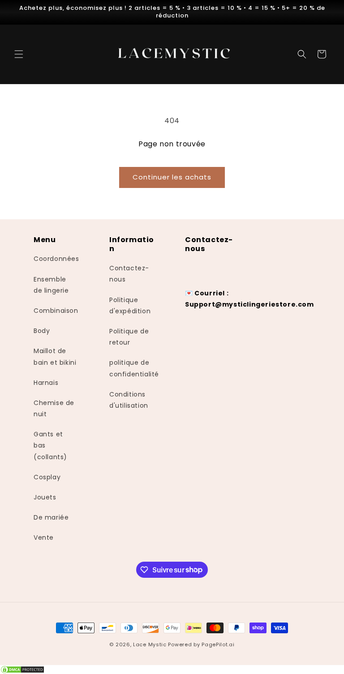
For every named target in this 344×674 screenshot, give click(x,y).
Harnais (46, 382)
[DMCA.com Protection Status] (172, 669)
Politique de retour (129, 337)
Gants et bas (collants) (50, 445)
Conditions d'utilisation (128, 400)
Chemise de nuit (54, 408)
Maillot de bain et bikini (55, 356)
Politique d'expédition (129, 305)
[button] (19, 54)
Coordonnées (56, 258)
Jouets (45, 497)
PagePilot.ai (218, 644)
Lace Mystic (150, 644)
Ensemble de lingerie (51, 285)
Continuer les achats (172, 177)
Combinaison (56, 310)
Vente (44, 537)
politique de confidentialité (134, 368)
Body (42, 330)
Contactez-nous (129, 274)
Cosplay (47, 477)
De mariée (51, 517)
